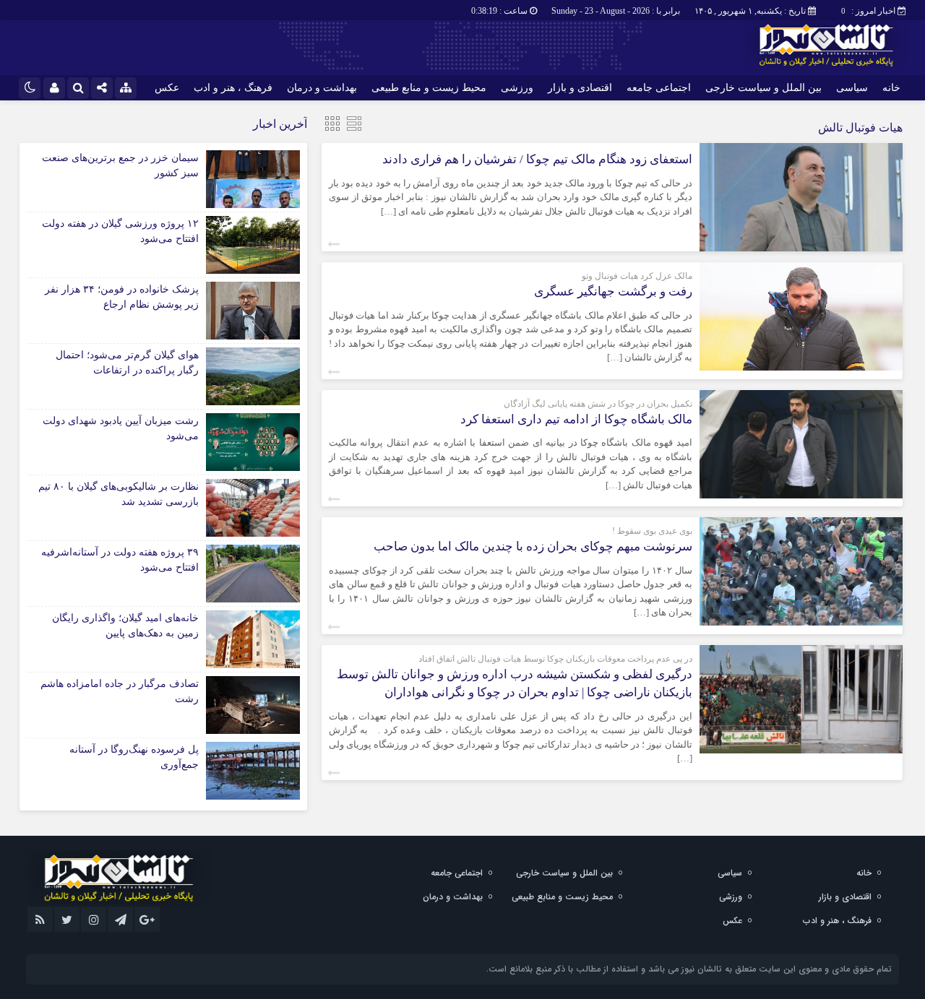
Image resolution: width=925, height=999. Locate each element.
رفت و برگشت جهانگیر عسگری (613, 291)
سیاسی (852, 87)
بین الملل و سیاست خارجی (763, 87)
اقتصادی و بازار (580, 87)
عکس (167, 87)
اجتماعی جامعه (659, 87)
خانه (891, 87)
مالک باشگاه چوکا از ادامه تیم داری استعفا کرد (576, 419)
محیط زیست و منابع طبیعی (428, 87)
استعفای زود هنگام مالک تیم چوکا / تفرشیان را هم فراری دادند (537, 159)
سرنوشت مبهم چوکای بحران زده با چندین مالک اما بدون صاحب (533, 546)
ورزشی (517, 87)
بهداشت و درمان (322, 87)
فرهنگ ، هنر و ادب (233, 87)
